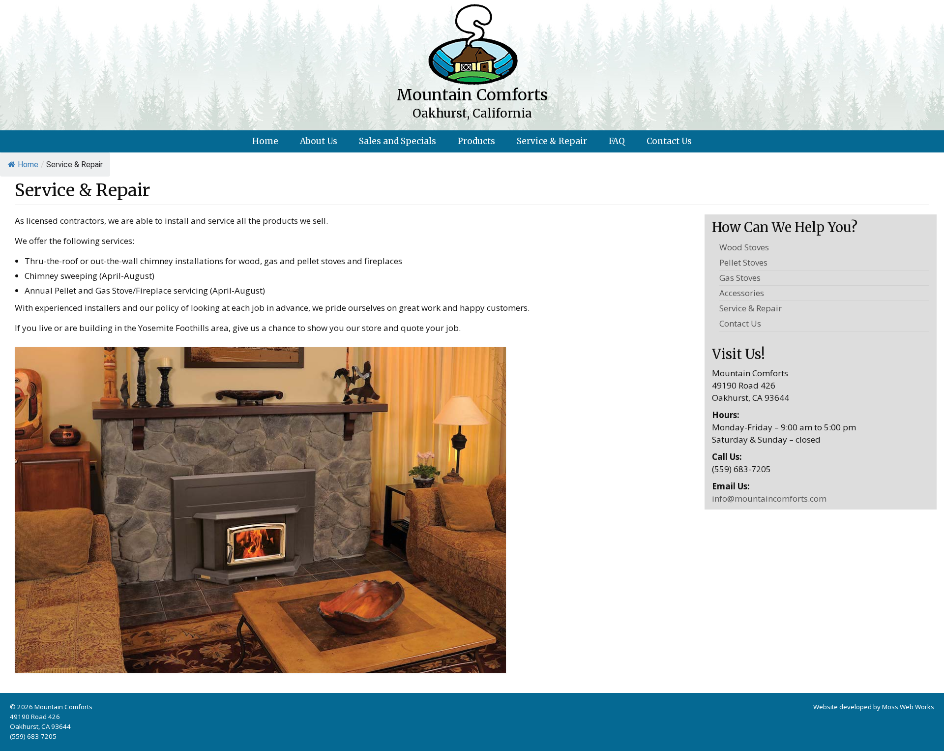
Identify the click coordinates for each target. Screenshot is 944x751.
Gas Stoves (740, 277)
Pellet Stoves (743, 262)
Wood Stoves (744, 247)
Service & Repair (750, 308)
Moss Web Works (908, 706)
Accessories (741, 293)
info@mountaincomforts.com (769, 498)
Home (28, 164)
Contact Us (740, 323)
